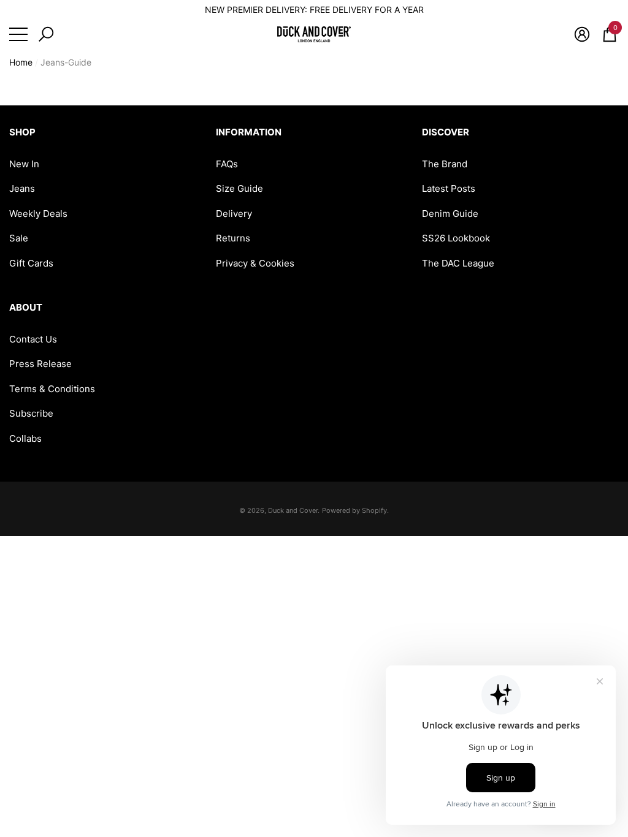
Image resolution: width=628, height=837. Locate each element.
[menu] (18, 34)
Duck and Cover (293, 510)
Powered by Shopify (354, 510)
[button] (46, 34)
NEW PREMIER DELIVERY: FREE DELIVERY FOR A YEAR (314, 9)
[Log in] (582, 34)
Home (21, 62)
